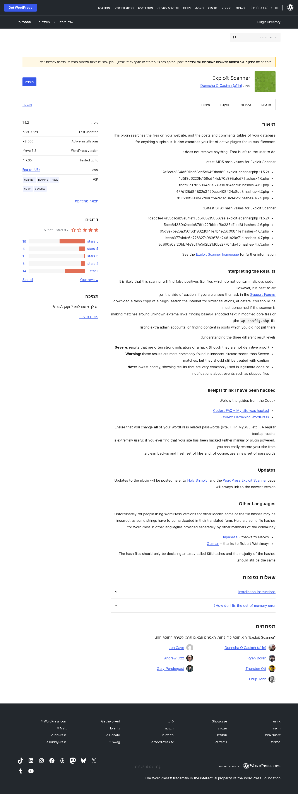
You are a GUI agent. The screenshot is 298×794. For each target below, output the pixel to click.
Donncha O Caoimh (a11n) (221, 85)
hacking (43, 179)
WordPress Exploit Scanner (245, 480)
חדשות (276, 728)
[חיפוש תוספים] (234, 37)
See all (27, 279)
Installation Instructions (257, 592)
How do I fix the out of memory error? (245, 606)
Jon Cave (176, 647)
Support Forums (263, 294)
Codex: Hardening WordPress (245, 417)
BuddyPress (56, 742)
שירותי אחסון (272, 735)
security (40, 188)
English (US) (31, 169)
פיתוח (205, 104)
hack (55, 179)
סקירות (246, 104)
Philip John (257, 679)
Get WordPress (21, 7)
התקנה (225, 104)
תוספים (222, 735)
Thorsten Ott (255, 668)
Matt (61, 728)
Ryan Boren (256, 658)
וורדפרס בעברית (229, 766)
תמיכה (27, 104)
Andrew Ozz (174, 658)
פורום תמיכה (88, 317)
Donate (113, 735)
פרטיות (276, 742)
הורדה (29, 82)
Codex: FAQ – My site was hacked (241, 410)
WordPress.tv (162, 742)
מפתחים (168, 735)
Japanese (230, 537)
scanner (29, 179)
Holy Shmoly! (197, 480)
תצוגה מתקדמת (86, 201)
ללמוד (170, 721)
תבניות (222, 728)
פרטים (266, 104)
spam (27, 188)
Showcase (219, 721)
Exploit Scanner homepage (217, 254)
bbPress (59, 735)
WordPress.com (53, 721)
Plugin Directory (269, 22)
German (213, 543)
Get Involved (110, 721)
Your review (89, 279)
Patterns (221, 742)
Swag (114, 742)
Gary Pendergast (170, 668)
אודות (277, 721)
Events (115, 728)
